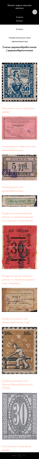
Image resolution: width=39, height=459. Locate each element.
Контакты (19, 21)
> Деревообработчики (19, 41)
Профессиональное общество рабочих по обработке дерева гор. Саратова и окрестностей (17, 217)
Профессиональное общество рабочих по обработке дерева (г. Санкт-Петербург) (19, 279)
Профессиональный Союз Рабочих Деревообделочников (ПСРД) (17, 384)
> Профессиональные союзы (19, 38)
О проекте (19, 17)
